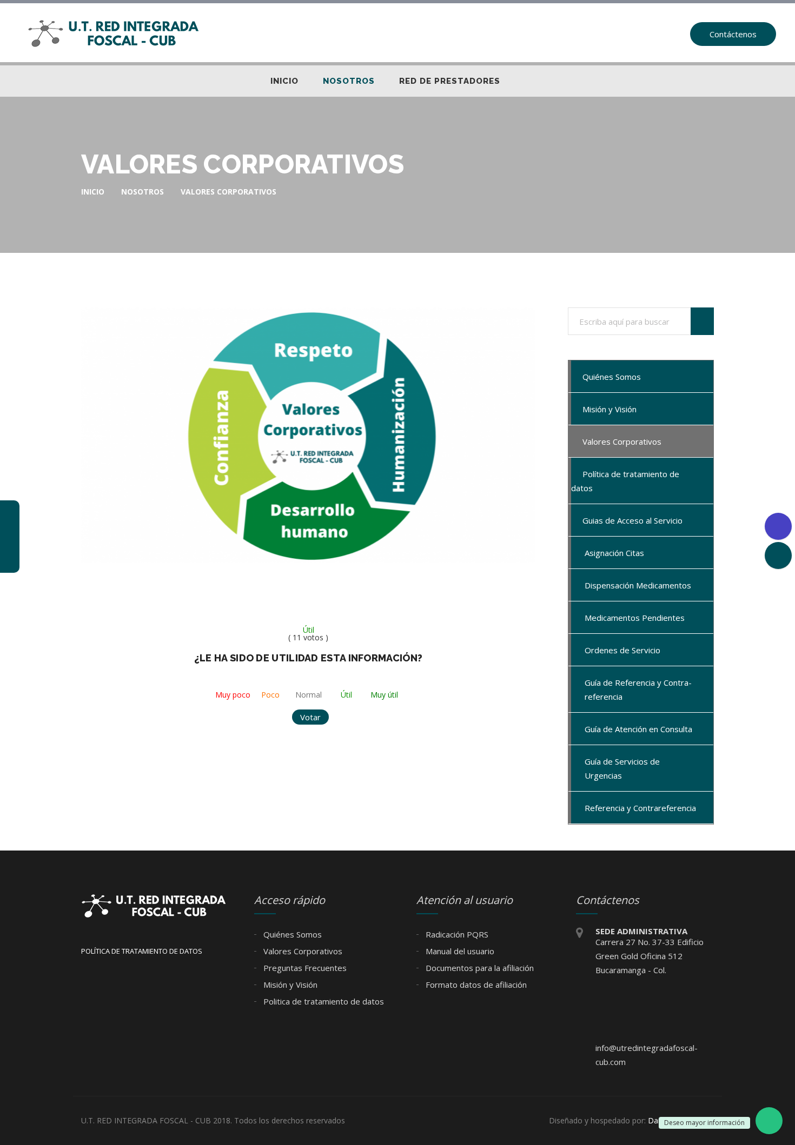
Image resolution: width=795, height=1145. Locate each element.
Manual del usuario (458, 951)
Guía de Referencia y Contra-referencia (638, 689)
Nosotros (349, 81)
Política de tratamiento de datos (625, 480)
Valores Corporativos (620, 441)
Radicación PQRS (455, 934)
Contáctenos (733, 34)
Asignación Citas (614, 552)
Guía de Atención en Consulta (638, 729)
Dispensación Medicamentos (638, 585)
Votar (310, 717)
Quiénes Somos (610, 376)
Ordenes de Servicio (622, 650)
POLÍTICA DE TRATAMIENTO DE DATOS (141, 951)
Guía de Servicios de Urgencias (622, 768)
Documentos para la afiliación (478, 967)
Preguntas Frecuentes (304, 967)
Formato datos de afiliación (475, 984)
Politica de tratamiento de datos (322, 1001)
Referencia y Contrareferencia (640, 807)
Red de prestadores (449, 81)
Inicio (284, 81)
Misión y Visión (608, 409)
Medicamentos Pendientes (635, 617)
